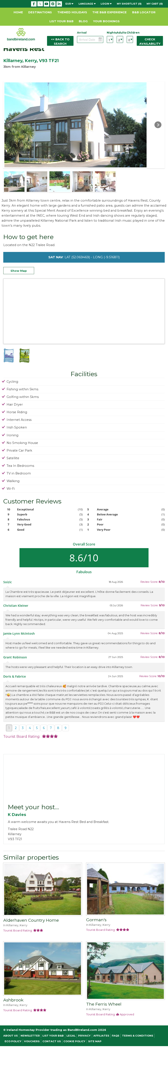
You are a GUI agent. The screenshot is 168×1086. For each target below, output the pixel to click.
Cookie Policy (74, 1041)
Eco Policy (13, 1041)
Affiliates (101, 1035)
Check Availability (149, 41)
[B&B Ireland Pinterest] (53, 4)
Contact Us (51, 1041)
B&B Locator (144, 12)
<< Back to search (60, 41)
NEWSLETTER (30, 1035)
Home (18, 12)
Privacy (84, 1035)
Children (130, 32)
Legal (70, 1035)
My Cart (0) (155, 3)
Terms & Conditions (137, 1035)
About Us (10, 1035)
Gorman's (96, 919)
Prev (8, 124)
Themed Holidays (72, 12)
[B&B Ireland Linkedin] (59, 4)
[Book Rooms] (42, 890)
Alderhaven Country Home (31, 920)
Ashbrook (13, 1000)
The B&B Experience (109, 12)
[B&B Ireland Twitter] (40, 3)
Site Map (95, 1041)
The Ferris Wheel (103, 1004)
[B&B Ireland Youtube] (46, 4)
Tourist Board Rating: (22, 736)
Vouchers (32, 1041)
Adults (120, 32)
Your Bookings (106, 21)
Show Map (18, 270)
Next (157, 124)
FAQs (115, 1035)
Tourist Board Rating (18, 930)
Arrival (82, 32)
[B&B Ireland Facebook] (34, 4)
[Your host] (84, 778)
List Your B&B (61, 21)
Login (105, 3)
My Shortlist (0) (129, 3)
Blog (83, 21)
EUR (68, 3)
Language (86, 3)
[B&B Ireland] (21, 34)
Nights (110, 32)
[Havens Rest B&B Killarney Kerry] (14, 181)
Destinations (40, 12)
